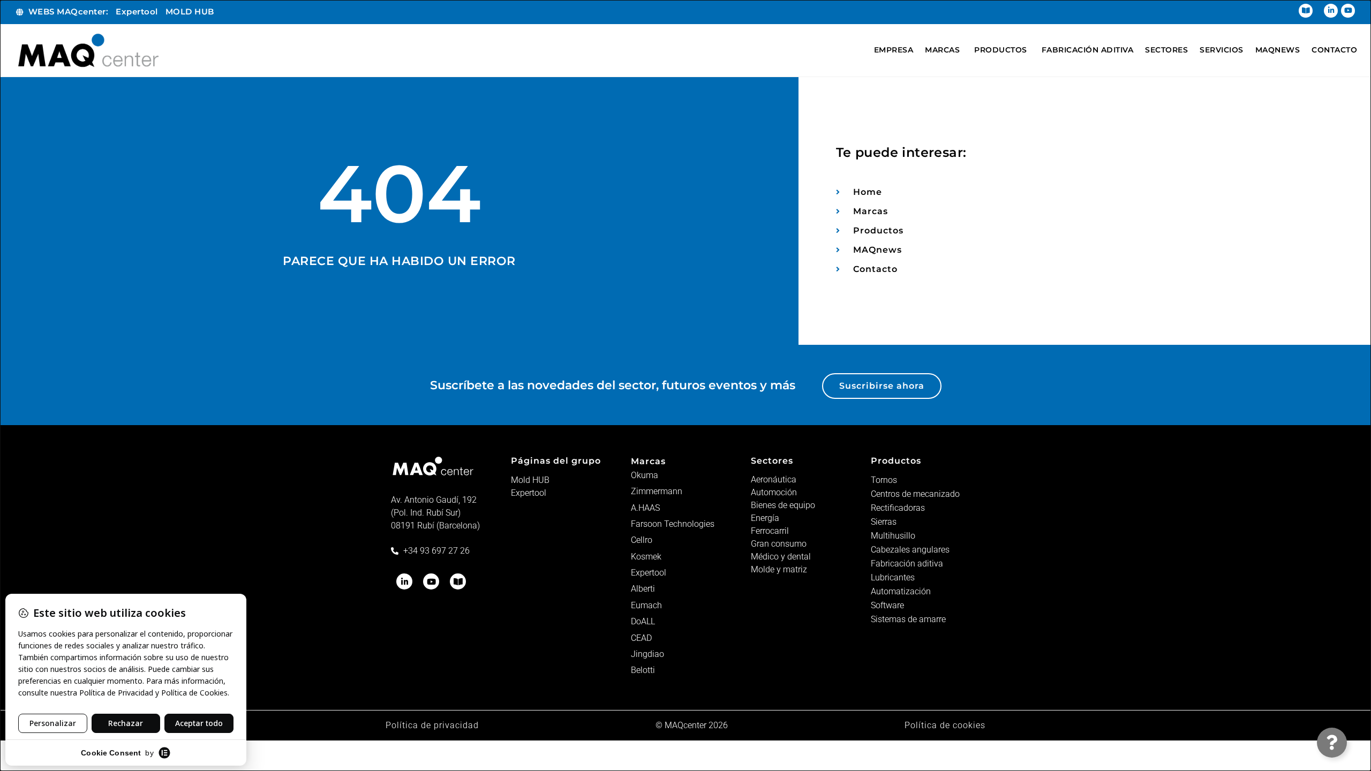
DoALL (643, 621)
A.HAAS (645, 508)
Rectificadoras (898, 508)
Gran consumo (779, 544)
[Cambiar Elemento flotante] (1332, 743)
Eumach (646, 605)
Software (887, 605)
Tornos (884, 480)
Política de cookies (945, 725)
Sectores (772, 461)
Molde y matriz (779, 569)
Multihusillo (893, 536)
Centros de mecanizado (915, 494)
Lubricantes (893, 577)
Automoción (774, 492)
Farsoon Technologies (672, 524)
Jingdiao (647, 654)
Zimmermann (656, 491)
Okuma (644, 475)
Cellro (641, 540)
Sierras (884, 522)
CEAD (641, 638)
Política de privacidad (432, 725)
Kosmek (646, 556)
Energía (765, 518)
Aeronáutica (773, 479)
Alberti (643, 589)
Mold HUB (530, 480)
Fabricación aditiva (907, 563)
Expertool (528, 493)
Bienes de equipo (783, 505)
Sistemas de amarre (908, 619)
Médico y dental (781, 556)
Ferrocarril (770, 531)
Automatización (901, 591)
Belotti (643, 670)
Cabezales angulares (910, 550)
